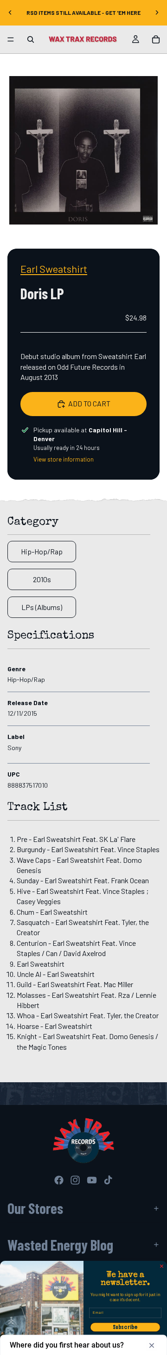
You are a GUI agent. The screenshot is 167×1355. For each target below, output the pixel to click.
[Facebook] (58, 1180)
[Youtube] (91, 1180)
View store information (63, 459)
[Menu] (10, 39)
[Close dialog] (162, 1266)
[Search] (30, 39)
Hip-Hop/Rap (42, 551)
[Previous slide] (10, 12)
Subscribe (125, 1327)
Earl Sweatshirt (53, 269)
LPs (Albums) (41, 607)
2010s (42, 579)
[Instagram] (75, 1180)
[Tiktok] (108, 1180)
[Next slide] (157, 12)
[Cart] (156, 39)
